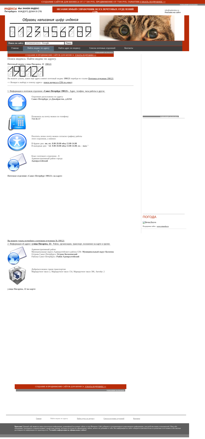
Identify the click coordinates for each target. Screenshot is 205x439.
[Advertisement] (109, 43)
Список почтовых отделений (102, 48)
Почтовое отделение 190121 (100, 78)
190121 (48, 64)
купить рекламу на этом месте (188, 4)
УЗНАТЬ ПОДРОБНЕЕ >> (153, 2)
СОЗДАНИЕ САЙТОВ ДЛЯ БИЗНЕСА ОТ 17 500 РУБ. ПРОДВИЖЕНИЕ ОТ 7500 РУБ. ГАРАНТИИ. (90, 2)
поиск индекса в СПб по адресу (58, 82)
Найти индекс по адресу (38, 48)
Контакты (128, 48)
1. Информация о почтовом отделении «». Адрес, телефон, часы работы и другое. (56, 91)
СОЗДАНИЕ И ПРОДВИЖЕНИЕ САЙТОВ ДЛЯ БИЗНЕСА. (50, 55)
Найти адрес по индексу (69, 48)
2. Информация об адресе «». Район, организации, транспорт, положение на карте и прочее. (59, 244)
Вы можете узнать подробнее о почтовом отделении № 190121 (36, 241)
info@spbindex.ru (172, 10)
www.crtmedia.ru (163, 226)
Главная (14, 48)
